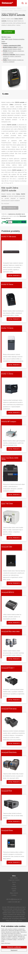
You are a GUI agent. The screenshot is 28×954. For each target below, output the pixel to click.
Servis (14, 882)
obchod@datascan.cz (14, 899)
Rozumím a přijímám (14, 947)
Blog (14, 884)
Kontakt (14, 888)
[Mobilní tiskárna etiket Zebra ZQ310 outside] (14, 78)
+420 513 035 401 (14, 902)
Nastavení (14, 950)
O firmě (14, 886)
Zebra (9, 37)
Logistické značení (14, 880)
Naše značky (14, 878)
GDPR (14, 891)
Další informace (5, 943)
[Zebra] (5, 94)
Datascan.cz (5, 8)
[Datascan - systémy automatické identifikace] (7, 3)
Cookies (14, 895)
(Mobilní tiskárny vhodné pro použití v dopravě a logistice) (14, 56)
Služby (3, 41)
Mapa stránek (14, 893)
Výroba (10, 39)
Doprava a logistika (18, 39)
